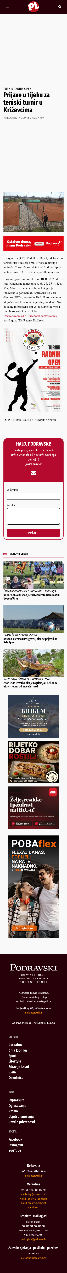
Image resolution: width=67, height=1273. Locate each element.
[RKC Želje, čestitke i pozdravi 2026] (33, 828)
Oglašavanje (17, 1105)
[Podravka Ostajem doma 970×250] (33, 250)
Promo (13, 1111)
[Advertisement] (33, 50)
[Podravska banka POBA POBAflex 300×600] (33, 937)
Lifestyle (15, 1061)
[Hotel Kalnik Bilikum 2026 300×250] (33, 737)
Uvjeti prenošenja (21, 1116)
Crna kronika (18, 1050)
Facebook (15, 1139)
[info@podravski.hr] (33, 473)
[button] (7, 7)
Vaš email (12, 490)
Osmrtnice (16, 1077)
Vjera (12, 1072)
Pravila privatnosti (22, 1122)
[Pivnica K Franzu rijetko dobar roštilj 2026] (33, 782)
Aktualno (15, 1045)
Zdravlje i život (19, 1066)
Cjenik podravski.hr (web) (33, 1203)
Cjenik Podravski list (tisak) (33, 1198)
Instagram (16, 1145)
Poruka (11, 505)
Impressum (16, 1100)
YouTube (15, 1150)
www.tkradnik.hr (15, 316)
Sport (12, 1055)
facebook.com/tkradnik (43, 316)
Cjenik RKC (33, 1207)
